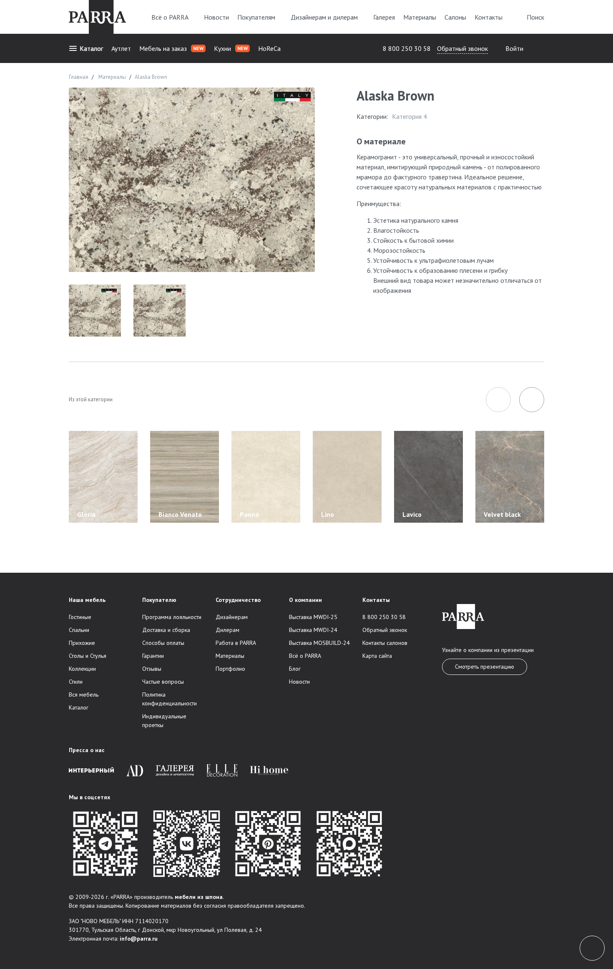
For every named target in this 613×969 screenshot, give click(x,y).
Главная (78, 77)
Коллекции (82, 668)
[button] (498, 399)
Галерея (384, 17)
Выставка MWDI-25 (313, 617)
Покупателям (256, 17)
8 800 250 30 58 (407, 48)
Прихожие (82, 643)
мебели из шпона (199, 897)
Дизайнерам (232, 617)
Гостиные (80, 617)
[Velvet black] (509, 476)
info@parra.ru (139, 938)
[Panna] (265, 476)
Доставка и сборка (166, 630)
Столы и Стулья (87, 655)
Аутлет (121, 48)
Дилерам (227, 630)
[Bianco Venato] (184, 476)
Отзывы (151, 668)
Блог (295, 668)
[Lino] (347, 476)
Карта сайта (377, 655)
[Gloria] (103, 476)
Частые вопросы (163, 681)
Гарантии (153, 655)
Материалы (419, 17)
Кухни (231, 48)
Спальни (79, 630)
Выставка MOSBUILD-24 (319, 643)
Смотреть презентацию (484, 666)
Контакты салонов (384, 643)
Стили (76, 681)
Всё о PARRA (169, 17)
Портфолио (230, 668)
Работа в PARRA (236, 643)
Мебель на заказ (171, 48)
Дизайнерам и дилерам (324, 17)
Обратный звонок (462, 48)
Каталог (91, 48)
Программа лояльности (171, 617)
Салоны (455, 17)
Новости (216, 17)
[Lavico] (428, 476)
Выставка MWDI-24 (313, 630)
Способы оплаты (163, 643)
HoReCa (269, 48)
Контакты (488, 17)
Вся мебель (83, 694)
